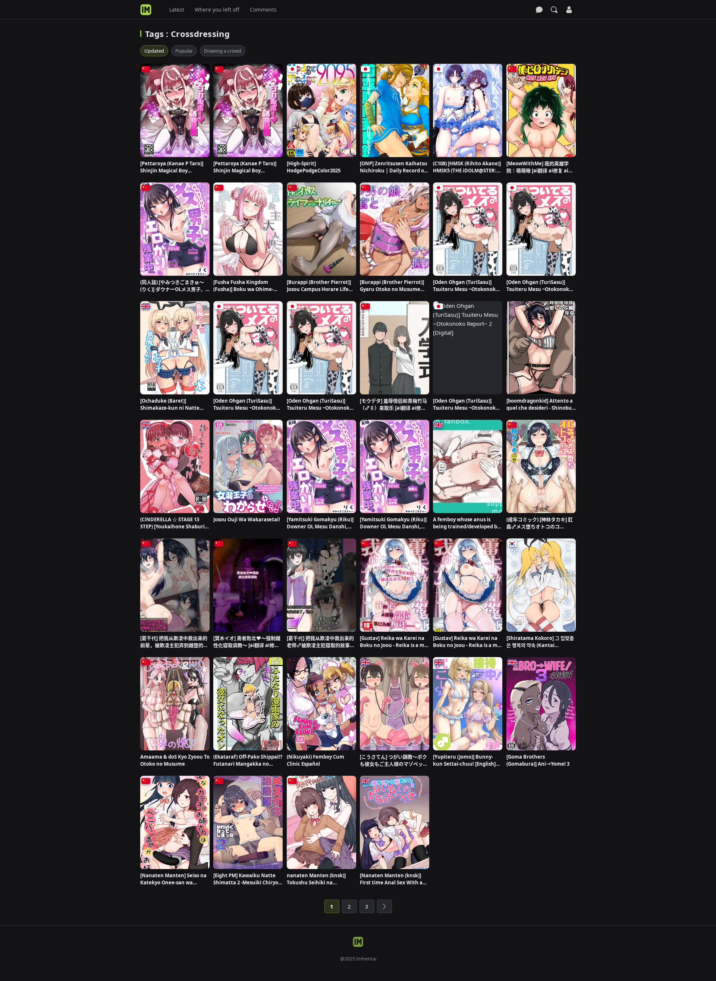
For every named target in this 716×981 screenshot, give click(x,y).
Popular (184, 50)
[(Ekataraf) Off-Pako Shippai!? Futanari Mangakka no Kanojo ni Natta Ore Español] (248, 703)
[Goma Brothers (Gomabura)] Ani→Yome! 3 (537, 760)
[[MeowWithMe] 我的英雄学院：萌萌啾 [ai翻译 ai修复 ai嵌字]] (541, 110)
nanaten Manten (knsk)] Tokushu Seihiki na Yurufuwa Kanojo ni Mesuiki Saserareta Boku (321, 879)
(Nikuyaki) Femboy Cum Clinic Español (315, 760)
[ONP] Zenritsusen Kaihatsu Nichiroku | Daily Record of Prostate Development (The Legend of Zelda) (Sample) (393, 167)
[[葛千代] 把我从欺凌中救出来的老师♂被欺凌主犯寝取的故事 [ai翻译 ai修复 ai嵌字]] (321, 585)
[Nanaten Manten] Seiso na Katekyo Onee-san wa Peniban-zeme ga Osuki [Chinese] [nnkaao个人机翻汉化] (174, 879)
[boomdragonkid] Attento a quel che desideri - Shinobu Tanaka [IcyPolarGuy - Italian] (539, 404)
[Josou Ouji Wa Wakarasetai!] (248, 466)
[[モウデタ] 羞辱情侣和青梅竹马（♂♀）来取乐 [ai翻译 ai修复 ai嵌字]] (394, 347)
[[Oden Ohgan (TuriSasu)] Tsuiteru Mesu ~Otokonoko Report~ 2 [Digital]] (467, 347)
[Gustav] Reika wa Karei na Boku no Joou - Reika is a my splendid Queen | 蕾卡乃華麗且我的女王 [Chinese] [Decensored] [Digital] (393, 642)
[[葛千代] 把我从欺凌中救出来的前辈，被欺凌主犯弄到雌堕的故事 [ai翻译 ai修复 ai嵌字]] (175, 585)
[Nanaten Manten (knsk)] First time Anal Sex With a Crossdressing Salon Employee (391, 879)
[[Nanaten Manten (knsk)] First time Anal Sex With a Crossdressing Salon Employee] (394, 822)
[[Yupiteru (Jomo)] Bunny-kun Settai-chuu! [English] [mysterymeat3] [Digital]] (467, 703)
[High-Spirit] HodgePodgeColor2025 (313, 167)
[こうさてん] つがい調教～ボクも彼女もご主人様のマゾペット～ (394, 760)
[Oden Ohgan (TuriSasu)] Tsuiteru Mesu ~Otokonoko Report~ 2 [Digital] (466, 404)
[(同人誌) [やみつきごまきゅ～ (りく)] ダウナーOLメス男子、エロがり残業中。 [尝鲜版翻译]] (175, 229)
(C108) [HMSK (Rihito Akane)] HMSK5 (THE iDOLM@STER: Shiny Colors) (467, 167)
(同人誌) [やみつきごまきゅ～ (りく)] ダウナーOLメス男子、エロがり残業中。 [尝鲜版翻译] (173, 286)
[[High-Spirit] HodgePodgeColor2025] (321, 110)
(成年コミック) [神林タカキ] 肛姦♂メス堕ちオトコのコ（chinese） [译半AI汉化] (539, 523)
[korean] (512, 544)
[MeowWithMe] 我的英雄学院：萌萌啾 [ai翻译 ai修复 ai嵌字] (539, 167)
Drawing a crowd (222, 50)
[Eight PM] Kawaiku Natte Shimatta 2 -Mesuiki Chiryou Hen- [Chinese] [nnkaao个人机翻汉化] (247, 879)
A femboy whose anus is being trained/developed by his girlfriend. (466, 523)
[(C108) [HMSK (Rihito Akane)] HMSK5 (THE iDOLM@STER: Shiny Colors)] (467, 110)
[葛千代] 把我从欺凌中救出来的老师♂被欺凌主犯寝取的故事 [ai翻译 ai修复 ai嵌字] (320, 642)
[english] (145, 306)
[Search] (554, 9)
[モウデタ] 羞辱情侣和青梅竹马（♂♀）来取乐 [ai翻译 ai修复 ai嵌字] (393, 404)
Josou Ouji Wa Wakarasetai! (246, 519)
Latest (176, 9)
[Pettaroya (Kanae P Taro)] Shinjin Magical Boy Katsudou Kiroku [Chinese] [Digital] (172, 167)
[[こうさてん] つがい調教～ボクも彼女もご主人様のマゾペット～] (394, 703)
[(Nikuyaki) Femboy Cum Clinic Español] (321, 703)
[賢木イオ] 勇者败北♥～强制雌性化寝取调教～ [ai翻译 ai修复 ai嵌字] (246, 642)
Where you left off (217, 9)
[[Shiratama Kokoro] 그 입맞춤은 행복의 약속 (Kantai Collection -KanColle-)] (541, 585)
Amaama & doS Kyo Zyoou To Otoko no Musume (175, 760)
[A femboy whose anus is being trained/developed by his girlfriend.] (467, 466)
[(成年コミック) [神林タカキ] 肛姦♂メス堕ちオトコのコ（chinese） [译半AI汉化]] (541, 466)
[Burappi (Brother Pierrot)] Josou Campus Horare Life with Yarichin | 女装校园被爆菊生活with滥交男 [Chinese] (320, 286)
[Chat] (539, 9)
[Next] (384, 906)
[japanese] (292, 69)
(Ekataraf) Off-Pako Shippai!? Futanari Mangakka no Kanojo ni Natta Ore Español (247, 760)
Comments (263, 9)
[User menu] (569, 9)
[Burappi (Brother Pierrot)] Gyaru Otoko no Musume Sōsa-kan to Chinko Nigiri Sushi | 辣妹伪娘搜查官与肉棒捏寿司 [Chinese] (393, 286)
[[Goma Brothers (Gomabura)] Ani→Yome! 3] (541, 703)
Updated (154, 50)
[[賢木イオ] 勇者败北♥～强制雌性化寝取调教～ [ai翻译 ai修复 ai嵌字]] (248, 585)
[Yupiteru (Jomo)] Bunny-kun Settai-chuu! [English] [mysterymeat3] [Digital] (464, 760)
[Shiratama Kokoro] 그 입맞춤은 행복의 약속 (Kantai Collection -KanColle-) (540, 642)
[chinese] (145, 69)
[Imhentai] (145, 9)
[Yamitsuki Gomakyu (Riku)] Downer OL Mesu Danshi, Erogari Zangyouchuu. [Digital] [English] (320, 523)
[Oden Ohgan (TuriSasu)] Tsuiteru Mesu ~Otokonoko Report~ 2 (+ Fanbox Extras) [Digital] (466, 286)
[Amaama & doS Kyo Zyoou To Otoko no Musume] (175, 703)
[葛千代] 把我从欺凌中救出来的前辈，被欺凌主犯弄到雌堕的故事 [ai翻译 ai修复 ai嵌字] (174, 642)
